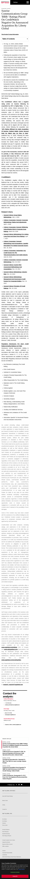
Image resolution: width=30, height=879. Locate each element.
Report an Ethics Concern (7, 844)
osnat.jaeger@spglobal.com (10, 714)
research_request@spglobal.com (13, 684)
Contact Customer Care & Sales (8, 840)
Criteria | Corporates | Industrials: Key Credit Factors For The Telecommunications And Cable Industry (16, 253)
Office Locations (5, 846)
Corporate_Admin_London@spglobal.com (13, 724)
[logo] (5, 2)
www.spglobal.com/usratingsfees (11, 660)
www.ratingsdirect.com (11, 649)
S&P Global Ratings (8, 790)
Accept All (15, 876)
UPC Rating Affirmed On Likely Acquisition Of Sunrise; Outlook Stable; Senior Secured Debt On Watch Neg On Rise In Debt (15, 131)
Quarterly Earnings (6, 833)
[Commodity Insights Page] (17, 785)
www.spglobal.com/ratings (9, 647)
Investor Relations (5, 829)
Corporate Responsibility (7, 852)
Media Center (5, 800)
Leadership (4, 854)
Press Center (4, 825)
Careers (4, 850)
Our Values (4, 819)
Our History (4, 821)
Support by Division (6, 842)
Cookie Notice (21, 869)
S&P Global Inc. (7, 813)
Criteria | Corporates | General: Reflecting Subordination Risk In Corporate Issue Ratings (16, 229)
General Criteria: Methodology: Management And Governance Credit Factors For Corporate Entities (14, 279)
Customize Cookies (15, 872)
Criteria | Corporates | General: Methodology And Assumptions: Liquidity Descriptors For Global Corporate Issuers (16, 243)
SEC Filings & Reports (6, 835)
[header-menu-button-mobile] (27, 2)
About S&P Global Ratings (7, 796)
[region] (15, 869)
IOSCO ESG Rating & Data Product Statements (11, 856)
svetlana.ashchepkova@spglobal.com (12, 704)
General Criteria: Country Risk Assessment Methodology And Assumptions (13, 267)
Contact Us (4, 809)
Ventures (4, 823)
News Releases (5, 831)
